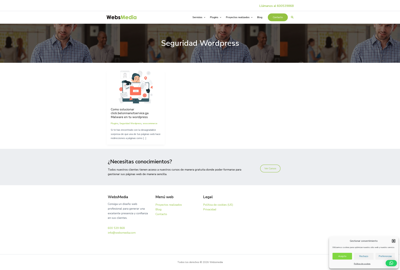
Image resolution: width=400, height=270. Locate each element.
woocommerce (150, 123)
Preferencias (385, 256)
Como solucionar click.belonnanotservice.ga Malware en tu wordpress (129, 113)
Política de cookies (362, 264)
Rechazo (363, 256)
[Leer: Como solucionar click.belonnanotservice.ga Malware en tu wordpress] (136, 87)
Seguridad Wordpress (130, 123)
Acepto (342, 256)
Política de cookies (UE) (218, 205)
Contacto (161, 214)
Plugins (114, 123)
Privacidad (209, 209)
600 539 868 (116, 228)
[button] (393, 241)
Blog (158, 209)
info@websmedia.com (122, 233)
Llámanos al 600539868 (276, 6)
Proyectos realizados (168, 205)
